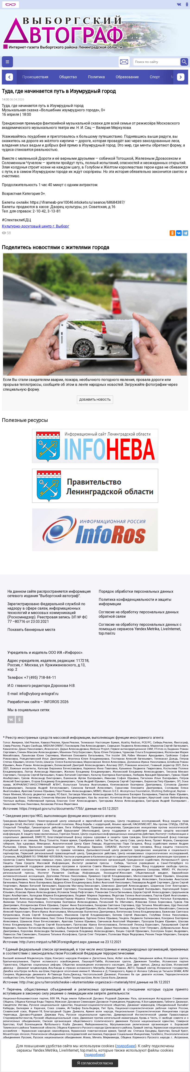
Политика (96, 77)
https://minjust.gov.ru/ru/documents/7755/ (51, 809)
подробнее (125, 1046)
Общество (68, 77)
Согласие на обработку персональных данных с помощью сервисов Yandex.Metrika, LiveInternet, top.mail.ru (140, 629)
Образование (127, 77)
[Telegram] (185, 233)
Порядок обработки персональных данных (136, 591)
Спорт (155, 77)
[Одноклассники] (172, 233)
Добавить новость (95, 399)
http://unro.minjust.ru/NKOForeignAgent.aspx (53, 942)
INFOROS (51, 702)
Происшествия (35, 77)
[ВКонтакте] (179, 233)
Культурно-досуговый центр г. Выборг (35, 226)
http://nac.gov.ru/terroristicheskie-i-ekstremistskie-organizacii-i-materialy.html (77, 982)
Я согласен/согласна (95, 1063)
